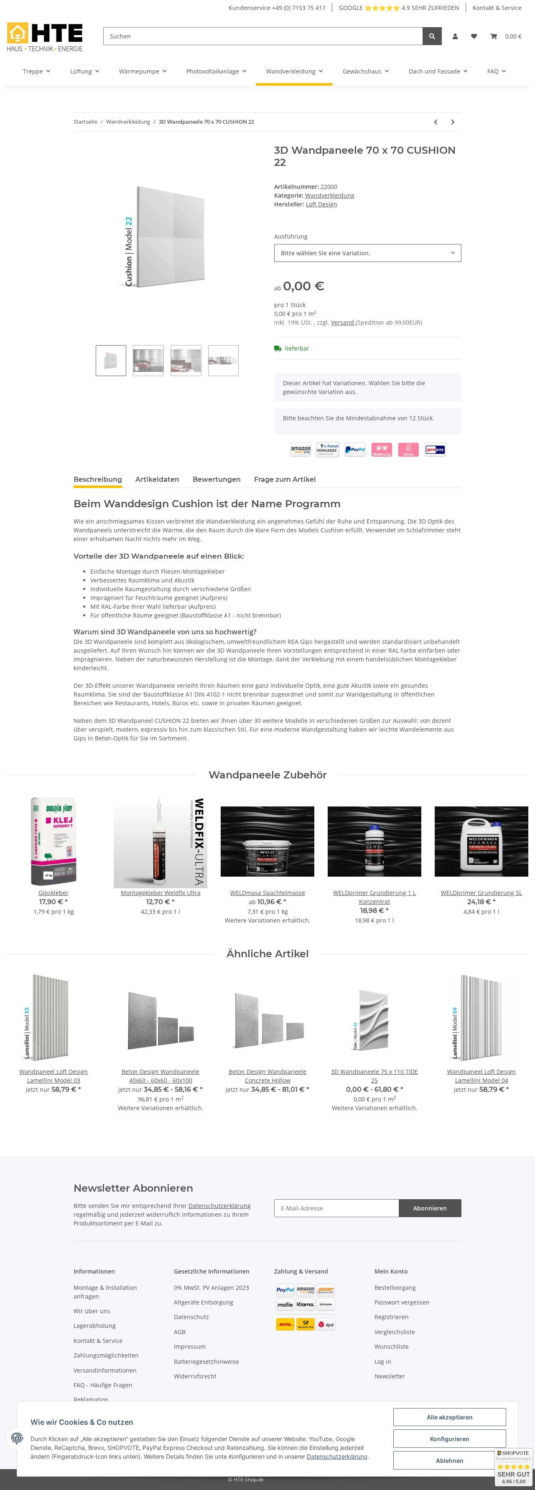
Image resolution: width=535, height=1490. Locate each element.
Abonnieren (430, 1208)
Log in (382, 1361)
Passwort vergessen (402, 1302)
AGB (180, 1332)
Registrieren (391, 1317)
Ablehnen (450, 1460)
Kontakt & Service (497, 8)
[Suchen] (432, 36)
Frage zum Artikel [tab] (285, 479)
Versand (343, 322)
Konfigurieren (449, 1438)
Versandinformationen (105, 1370)
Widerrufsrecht (195, 1376)
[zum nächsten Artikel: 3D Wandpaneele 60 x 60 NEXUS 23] (452, 122)
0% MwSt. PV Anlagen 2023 (211, 1288)
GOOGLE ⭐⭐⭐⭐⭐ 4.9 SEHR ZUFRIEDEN (399, 8)
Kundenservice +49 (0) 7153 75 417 (277, 8)
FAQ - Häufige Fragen (103, 1385)
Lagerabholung (95, 1326)
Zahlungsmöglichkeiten (106, 1355)
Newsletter (389, 1376)
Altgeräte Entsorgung (203, 1302)
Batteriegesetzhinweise (206, 1361)
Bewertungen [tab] (217, 479)
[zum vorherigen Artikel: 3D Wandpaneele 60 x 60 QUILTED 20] (435, 122)
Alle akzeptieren (450, 1417)
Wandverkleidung (329, 195)
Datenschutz (191, 1317)
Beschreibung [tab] (98, 479)
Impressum (190, 1346)
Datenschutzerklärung (220, 1206)
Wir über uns (92, 1311)
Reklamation (91, 1400)
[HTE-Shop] (45, 36)
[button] (455, 36)
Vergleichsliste (394, 1332)
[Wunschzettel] (474, 36)
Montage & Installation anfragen (105, 1292)
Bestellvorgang (395, 1288)
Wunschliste (391, 1346)
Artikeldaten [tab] (157, 479)
